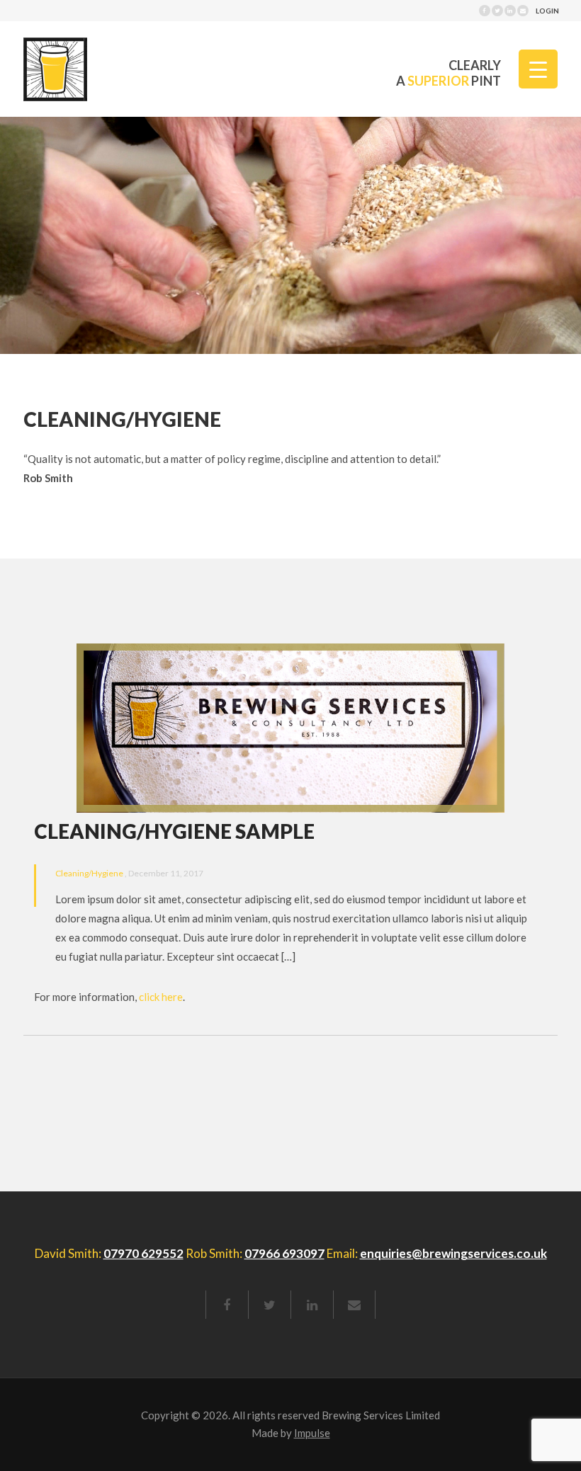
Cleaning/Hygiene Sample (174, 831)
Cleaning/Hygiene (90, 873)
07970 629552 (143, 1253)
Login (547, 10)
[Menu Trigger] (538, 69)
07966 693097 (284, 1253)
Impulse (312, 1432)
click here (161, 996)
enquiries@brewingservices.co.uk (453, 1253)
